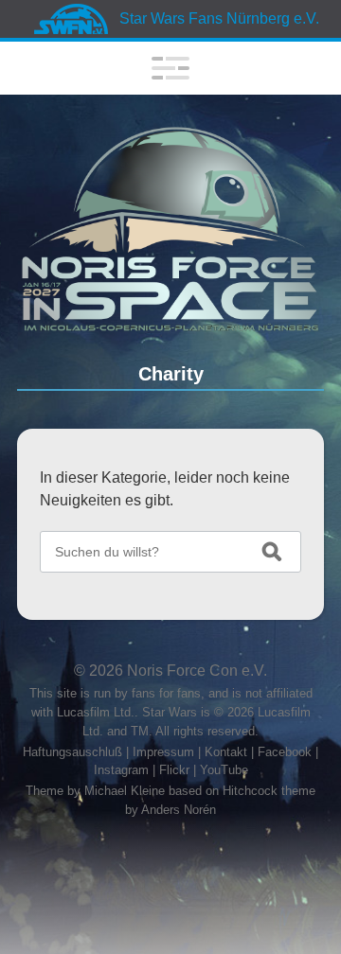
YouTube (224, 770)
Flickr (174, 770)
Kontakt (226, 752)
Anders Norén (178, 810)
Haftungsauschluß (72, 752)
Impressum (163, 752)
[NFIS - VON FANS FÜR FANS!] (170, 229)
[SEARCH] (271, 552)
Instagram (121, 770)
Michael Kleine (126, 791)
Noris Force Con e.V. (197, 670)
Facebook (285, 752)
